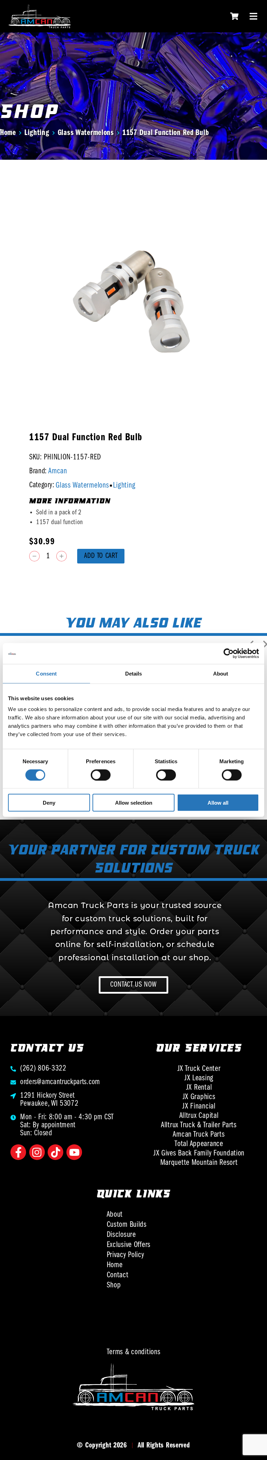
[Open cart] (234, 16)
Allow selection (133, 803)
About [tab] (220, 673)
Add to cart (101, 556)
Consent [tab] (46, 673)
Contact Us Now (133, 985)
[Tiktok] (55, 1152)
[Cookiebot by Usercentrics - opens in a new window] (228, 653)
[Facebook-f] (18, 1152)
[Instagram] (37, 1152)
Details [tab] (133, 673)
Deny (49, 803)
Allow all (218, 803)
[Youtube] (74, 1152)
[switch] (101, 774)
